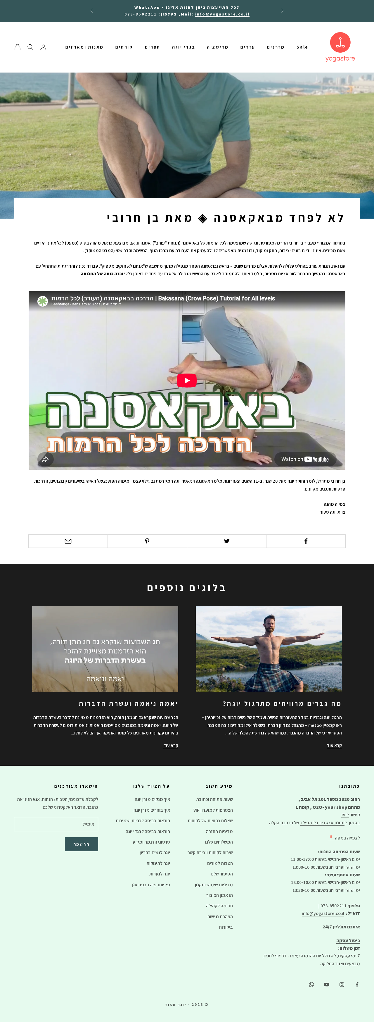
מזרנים (276, 47)
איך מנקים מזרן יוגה (152, 799)
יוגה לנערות (159, 874)
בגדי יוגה (183, 47)
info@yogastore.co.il (323, 913)
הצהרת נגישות (220, 916)
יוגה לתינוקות (158, 863)
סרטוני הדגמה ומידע (151, 842)
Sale (303, 47)
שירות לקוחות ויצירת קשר (210, 852)
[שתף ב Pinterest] (147, 541)
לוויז (345, 815)
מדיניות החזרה (219, 831)
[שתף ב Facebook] (305, 541)
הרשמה (81, 844)
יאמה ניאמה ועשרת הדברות (128, 703)
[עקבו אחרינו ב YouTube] (327, 984)
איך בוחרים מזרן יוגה (152, 810)
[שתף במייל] (68, 541)
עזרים (247, 47)
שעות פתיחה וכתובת (214, 799)
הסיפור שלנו (222, 874)
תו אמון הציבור (219, 895)
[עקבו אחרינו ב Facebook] (357, 984)
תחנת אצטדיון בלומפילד (322, 823)
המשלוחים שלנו (219, 842)
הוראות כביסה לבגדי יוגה (148, 831)
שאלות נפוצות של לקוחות (210, 821)
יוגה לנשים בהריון (155, 852)
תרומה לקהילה (219, 906)
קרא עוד (334, 745)
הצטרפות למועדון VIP (213, 810)
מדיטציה (218, 47)
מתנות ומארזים (84, 47)
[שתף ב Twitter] (226, 541)
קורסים (124, 47)
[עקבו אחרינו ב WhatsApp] (311, 984)
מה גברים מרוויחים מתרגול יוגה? (282, 703)
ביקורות (226, 927)
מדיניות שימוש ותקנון (214, 885)
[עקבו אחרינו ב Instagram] (342, 984)
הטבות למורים (220, 863)
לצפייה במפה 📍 (344, 838)
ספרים (152, 47)
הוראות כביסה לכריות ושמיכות (143, 821)
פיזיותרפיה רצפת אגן (151, 885)
